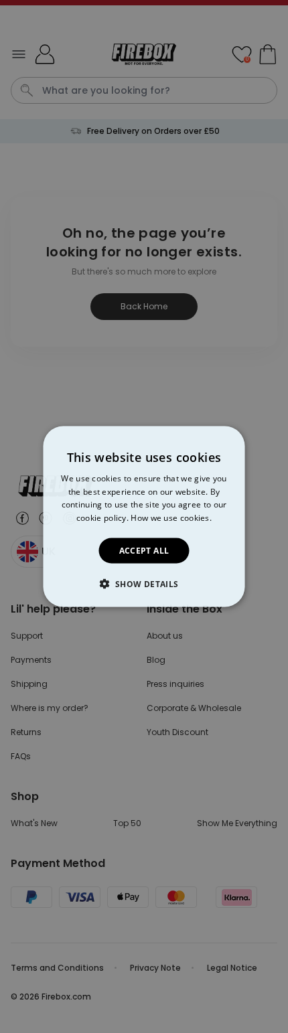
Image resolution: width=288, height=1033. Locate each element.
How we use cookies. (171, 518)
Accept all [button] (144, 550)
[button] (143, 583)
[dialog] (144, 516)
